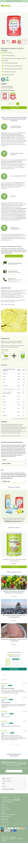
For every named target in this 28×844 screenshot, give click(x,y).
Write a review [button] (14, 669)
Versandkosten (9, 88)
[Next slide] (25, 42)
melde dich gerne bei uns (6, 478)
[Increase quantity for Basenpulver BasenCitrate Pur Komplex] (17, 103)
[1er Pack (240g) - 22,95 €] (4, 96)
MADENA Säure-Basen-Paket (13, 521)
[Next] (23, 506)
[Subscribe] (22, 839)
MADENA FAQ (4, 807)
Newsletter (3, 812)
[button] (4, 52)
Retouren (3, 810)
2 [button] (12, 744)
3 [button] (14, 744)
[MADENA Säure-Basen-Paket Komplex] (14, 504)
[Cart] (22, 6)
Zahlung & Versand (5, 808)
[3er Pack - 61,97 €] (13, 96)
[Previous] (5, 506)
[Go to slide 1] (10, 558)
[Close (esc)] (26, 814)
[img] (4, 683)
